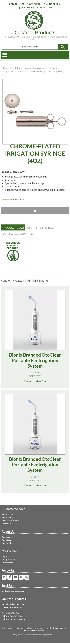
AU (21, 577)
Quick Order (26, 7)
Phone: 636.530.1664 (11, 613)
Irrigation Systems (12, 71)
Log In (4, 556)
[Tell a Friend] (35, 210)
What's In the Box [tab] (40, 227)
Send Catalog (7, 517)
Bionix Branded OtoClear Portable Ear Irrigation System (35, 360)
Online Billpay (52, 4)
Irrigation (54, 67)
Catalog (16, 67)
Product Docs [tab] (13, 227)
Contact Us (44, 7)
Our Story (6, 537)
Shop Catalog (7, 514)
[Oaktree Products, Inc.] (34, 20)
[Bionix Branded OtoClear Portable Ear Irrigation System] (35, 320)
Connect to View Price (12, 199)
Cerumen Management (35, 67)
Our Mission (7, 540)
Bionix (35, 372)
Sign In (12, 4)
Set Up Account (30, 4)
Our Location (7, 543)
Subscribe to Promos (11, 520)
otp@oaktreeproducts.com (13, 591)
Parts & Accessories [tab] (17, 233)
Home (6, 67)
